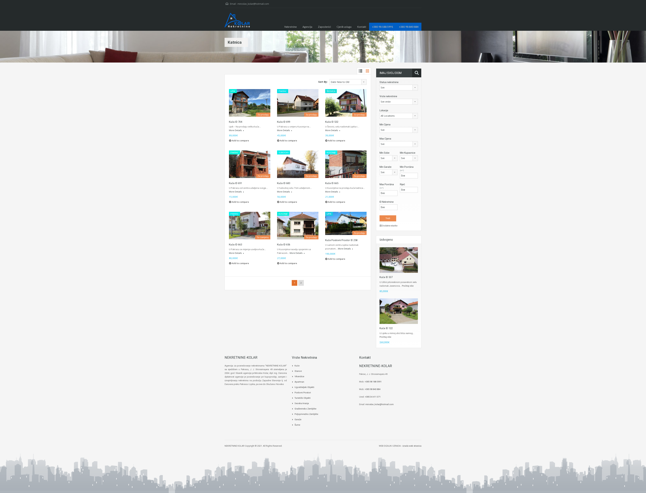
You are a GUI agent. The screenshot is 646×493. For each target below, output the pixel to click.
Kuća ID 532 (331, 121)
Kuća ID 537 (386, 277)
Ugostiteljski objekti (304, 387)
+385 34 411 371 (373, 397)
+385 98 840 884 (409, 26)
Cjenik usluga (344, 26)
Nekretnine (290, 26)
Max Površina (387, 186)
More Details (235, 130)
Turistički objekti (303, 398)
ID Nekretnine (387, 202)
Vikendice (299, 376)
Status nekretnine (389, 82)
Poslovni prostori (303, 392)
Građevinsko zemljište (305, 408)
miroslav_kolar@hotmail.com (253, 3)
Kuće (297, 365)
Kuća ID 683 (283, 183)
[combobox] (348, 82)
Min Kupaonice (407, 152)
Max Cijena (385, 138)
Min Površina (407, 169)
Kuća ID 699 (283, 121)
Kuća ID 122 (386, 328)
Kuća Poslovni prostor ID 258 (341, 240)
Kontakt (361, 26)
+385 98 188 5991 (382, 26)
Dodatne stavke (389, 225)
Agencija (307, 26)
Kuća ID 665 (331, 183)
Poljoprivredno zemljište (306, 414)
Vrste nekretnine (388, 96)
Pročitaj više (408, 286)
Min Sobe (384, 152)
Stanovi (298, 371)
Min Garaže (385, 167)
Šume (297, 425)
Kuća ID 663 (235, 244)
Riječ (402, 184)
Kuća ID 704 (235, 121)
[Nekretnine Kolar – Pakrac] (237, 22)
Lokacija (384, 110)
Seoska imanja (302, 403)
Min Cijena (385, 124)
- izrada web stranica (411, 446)
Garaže (298, 419)
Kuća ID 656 (283, 244)
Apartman (299, 382)
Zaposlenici (324, 26)
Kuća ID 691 (235, 183)
